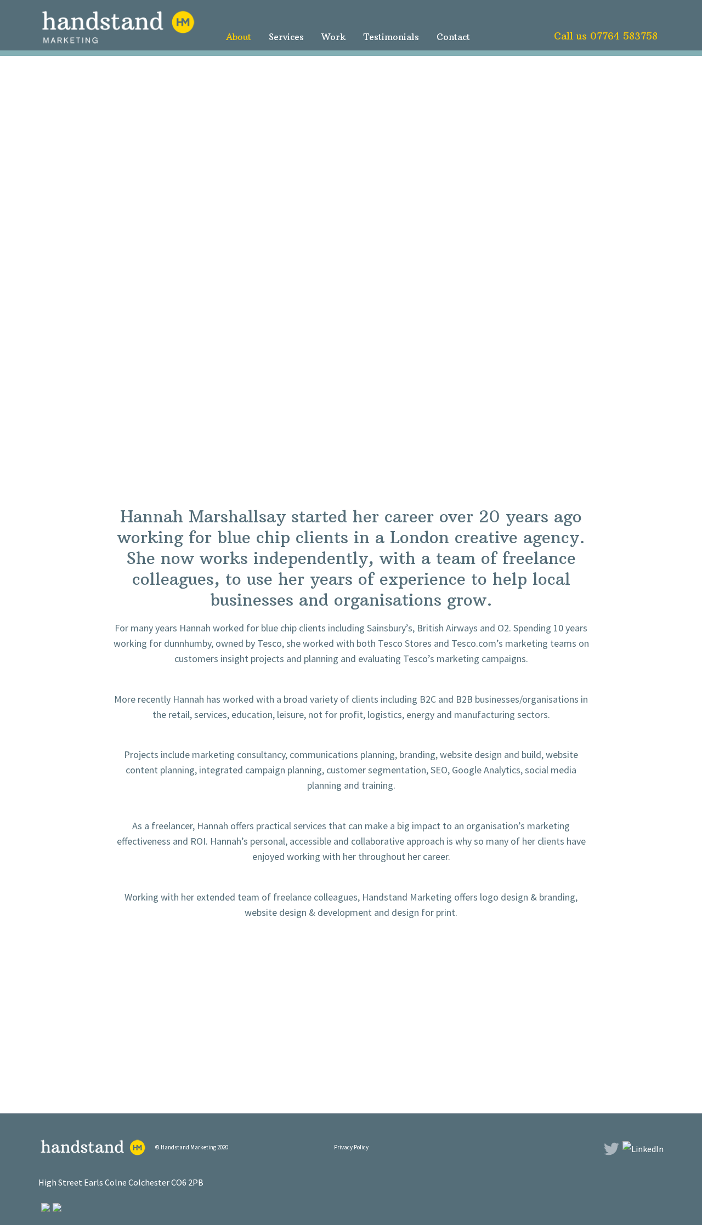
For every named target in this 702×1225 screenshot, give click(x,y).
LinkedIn (650, 20)
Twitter (628, 20)
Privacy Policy (351, 1147)
